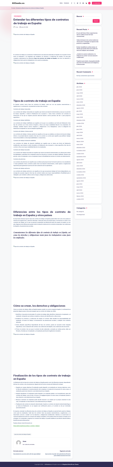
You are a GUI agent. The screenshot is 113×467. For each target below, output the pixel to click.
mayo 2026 (80, 93)
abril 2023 (79, 162)
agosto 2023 (80, 159)
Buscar (79, 16)
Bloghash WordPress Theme (71, 464)
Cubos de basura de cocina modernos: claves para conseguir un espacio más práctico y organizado (87, 41)
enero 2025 (80, 117)
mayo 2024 (80, 132)
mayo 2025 (80, 114)
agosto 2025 (80, 108)
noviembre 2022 (81, 171)
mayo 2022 (80, 187)
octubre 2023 (80, 153)
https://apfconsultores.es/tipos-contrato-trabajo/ (26, 425)
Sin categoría (17, 16)
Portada (13, 8)
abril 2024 (79, 135)
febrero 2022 (80, 196)
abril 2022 (79, 190)
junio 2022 (79, 184)
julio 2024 (79, 126)
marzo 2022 (80, 193)
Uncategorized (81, 214)
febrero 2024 (80, 141)
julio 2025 (79, 111)
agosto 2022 (80, 181)
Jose (24, 441)
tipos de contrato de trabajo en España (22, 434)
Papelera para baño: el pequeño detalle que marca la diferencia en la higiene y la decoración (88, 62)
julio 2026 (79, 87)
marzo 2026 (80, 99)
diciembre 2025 (81, 105)
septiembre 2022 (81, 178)
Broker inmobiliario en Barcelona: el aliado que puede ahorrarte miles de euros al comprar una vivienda (87, 48)
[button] (97, 3)
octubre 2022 (80, 175)
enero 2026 (80, 102)
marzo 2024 (80, 138)
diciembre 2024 (81, 120)
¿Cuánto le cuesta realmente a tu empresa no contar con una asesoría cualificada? (87, 55)
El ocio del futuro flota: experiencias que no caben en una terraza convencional (87, 34)
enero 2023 (80, 165)
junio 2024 (79, 129)
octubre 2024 (80, 123)
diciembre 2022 (81, 168)
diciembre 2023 (81, 147)
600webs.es (18, 3)
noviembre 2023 (81, 150)
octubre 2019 (80, 199)
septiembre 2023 (81, 156)
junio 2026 (79, 90)
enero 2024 (80, 144)
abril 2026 (79, 96)
